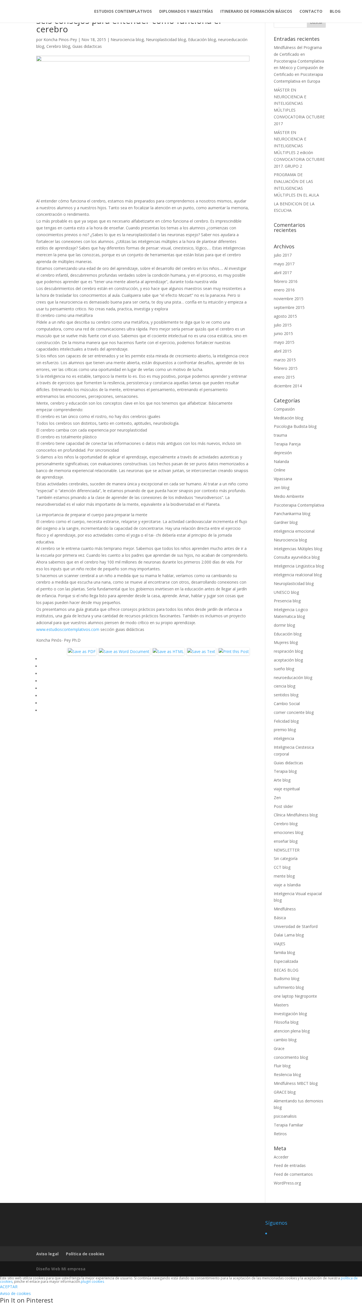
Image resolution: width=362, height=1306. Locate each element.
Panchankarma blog (292, 513)
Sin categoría (286, 858)
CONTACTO (310, 11)
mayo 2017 (284, 263)
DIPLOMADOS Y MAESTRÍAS (186, 11)
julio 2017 (283, 255)
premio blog (285, 729)
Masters (281, 1005)
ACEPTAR (9, 1286)
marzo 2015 (285, 359)
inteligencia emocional (294, 531)
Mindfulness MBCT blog (296, 1083)
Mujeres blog (286, 642)
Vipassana (283, 478)
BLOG (335, 11)
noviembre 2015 (288, 298)
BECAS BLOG (286, 970)
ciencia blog (284, 686)
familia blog (284, 952)
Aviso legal (47, 1253)
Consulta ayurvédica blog (297, 557)
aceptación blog (288, 660)
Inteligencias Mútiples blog (298, 548)
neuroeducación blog (293, 677)
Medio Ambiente (289, 496)
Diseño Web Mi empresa (60, 1268)
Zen (277, 797)
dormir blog (284, 625)
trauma (280, 435)
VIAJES (279, 943)
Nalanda (281, 461)
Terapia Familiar (288, 1125)
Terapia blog (285, 771)
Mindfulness (285, 909)
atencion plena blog (292, 1031)
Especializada (286, 961)
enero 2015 (284, 377)
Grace (279, 1048)
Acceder (281, 1157)
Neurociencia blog (127, 39)
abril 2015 (283, 351)
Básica (280, 917)
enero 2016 (284, 290)
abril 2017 (283, 272)
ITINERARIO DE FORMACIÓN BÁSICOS (256, 11)
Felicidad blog (286, 721)
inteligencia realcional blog (298, 574)
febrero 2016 (286, 281)
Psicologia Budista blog (295, 426)
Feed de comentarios (293, 1174)
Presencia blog (287, 600)
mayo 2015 (284, 342)
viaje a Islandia (287, 884)
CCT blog (282, 867)
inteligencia (284, 738)
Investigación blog (290, 1013)
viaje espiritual (287, 788)
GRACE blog (285, 1092)
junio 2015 (283, 333)
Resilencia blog (287, 1074)
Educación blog (202, 39)
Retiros (280, 1133)
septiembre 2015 (289, 307)
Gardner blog (286, 522)
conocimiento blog (291, 1057)
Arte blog (282, 780)
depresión (283, 452)
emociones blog (288, 832)
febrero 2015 (286, 368)
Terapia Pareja (287, 444)
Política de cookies (85, 1253)
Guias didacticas (87, 46)
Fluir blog (282, 1065)
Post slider (283, 806)
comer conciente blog (294, 712)
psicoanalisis (285, 1116)
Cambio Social (287, 703)
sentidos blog (286, 694)
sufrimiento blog (289, 987)
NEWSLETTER (286, 850)
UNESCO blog (286, 592)
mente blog (284, 876)
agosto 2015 (285, 316)
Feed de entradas (290, 1165)
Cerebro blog (58, 46)
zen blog (281, 487)
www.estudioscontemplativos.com (67, 629)
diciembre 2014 (288, 386)
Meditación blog (288, 418)
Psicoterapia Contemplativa (299, 505)
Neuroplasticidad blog (166, 39)
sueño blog (284, 668)
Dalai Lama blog (289, 935)
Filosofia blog (286, 1022)
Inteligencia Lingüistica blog (299, 566)
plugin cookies (92, 1281)
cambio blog (285, 1039)
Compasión (284, 409)
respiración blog (288, 651)
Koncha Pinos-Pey (60, 39)
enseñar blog (286, 841)
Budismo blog (286, 978)
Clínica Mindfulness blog (296, 815)
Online (279, 470)
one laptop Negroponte (295, 996)
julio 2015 (283, 325)
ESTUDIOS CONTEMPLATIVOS (123, 11)
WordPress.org (287, 1183)
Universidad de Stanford (296, 926)
